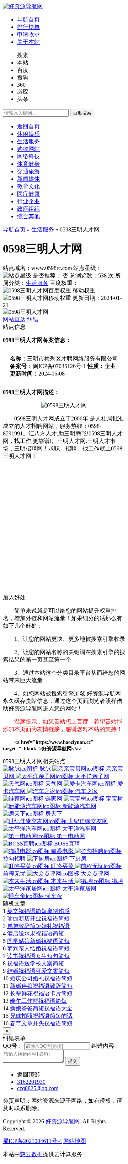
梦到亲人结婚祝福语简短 (38, 948)
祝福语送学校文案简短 (35, 963)
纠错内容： (105, 1046)
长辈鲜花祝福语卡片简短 (41, 993)
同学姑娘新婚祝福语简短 (38, 941)
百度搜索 (82, 113)
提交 (72, 1061)
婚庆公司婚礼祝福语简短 (41, 978)
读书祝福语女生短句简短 (38, 956)
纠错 (32, 319)
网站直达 (15, 319)
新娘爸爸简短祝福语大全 (41, 1008)
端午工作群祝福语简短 (38, 1001)
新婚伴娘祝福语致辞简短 (41, 986)
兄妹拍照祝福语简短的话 (41, 1016)
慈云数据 (31, 1154)
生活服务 (42, 229)
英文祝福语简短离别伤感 (38, 911)
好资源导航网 (63, 1121)
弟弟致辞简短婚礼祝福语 (38, 926)
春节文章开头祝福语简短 (41, 1023)
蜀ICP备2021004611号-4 (32, 1141)
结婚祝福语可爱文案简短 (38, 971)
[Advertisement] (64, 530)
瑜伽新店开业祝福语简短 (38, 918)
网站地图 (74, 1141)
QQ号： (13, 1046)
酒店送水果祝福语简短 (35, 933)
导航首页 (14, 229)
